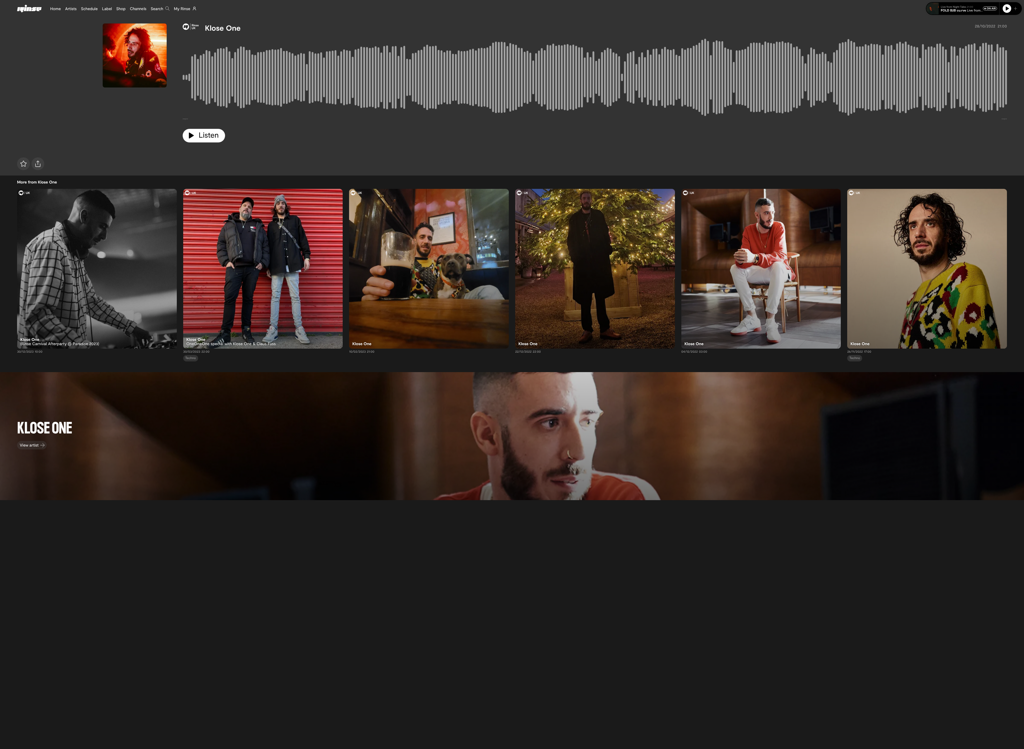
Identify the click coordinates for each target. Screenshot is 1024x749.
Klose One (223, 27)
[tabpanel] (595, 78)
